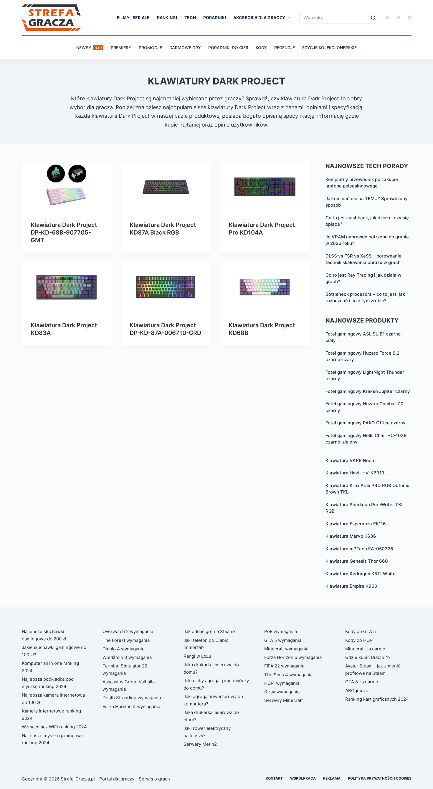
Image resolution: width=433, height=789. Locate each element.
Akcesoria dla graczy (259, 17)
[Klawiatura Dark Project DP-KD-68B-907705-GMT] (67, 187)
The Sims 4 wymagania (288, 674)
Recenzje (284, 47)
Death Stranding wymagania (132, 697)
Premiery (121, 47)
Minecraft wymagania (286, 649)
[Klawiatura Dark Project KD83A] (67, 287)
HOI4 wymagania (281, 683)
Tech (190, 17)
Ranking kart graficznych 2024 (377, 699)
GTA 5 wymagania (282, 640)
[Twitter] (398, 17)
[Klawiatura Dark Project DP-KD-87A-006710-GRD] (166, 287)
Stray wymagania (282, 692)
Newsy (89, 47)
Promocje (150, 47)
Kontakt (274, 778)
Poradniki (214, 17)
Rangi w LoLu (197, 656)
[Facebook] (387, 17)
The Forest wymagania (126, 640)
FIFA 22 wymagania (284, 666)
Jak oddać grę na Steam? (210, 631)
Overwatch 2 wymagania (128, 631)
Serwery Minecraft (283, 700)
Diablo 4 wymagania (123, 649)
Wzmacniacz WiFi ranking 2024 (54, 727)
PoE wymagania (280, 631)
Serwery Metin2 (200, 744)
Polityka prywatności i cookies (379, 778)
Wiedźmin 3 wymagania (127, 657)
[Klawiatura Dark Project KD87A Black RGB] (166, 187)
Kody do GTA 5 (360, 631)
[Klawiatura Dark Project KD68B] (265, 287)
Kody (261, 47)
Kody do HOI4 (359, 640)
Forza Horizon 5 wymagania (293, 657)
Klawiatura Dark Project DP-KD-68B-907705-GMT (64, 232)
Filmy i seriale (133, 17)
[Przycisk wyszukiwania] (373, 18)
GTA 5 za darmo (361, 682)
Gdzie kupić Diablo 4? (368, 657)
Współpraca (303, 778)
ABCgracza (356, 690)
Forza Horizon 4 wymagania (131, 706)
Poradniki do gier (228, 47)
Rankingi (167, 17)
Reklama (332, 778)
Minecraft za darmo (365, 649)
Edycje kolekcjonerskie (329, 47)
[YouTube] (409, 17)
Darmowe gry (185, 47)
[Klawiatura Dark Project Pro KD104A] (265, 187)
